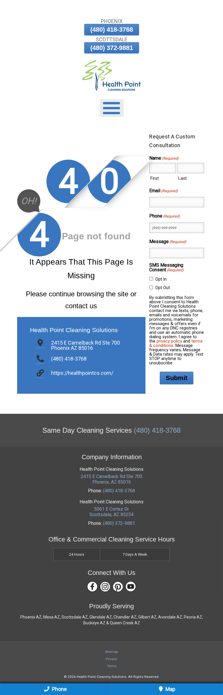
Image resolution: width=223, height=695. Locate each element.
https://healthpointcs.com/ (82, 373)
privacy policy (169, 341)
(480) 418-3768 (111, 29)
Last (182, 178)
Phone (59, 689)
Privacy (111, 659)
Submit (176, 378)
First (154, 178)
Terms (111, 666)
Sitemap (111, 652)
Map (169, 689)
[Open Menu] (112, 108)
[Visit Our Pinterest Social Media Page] (118, 586)
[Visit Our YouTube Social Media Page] (130, 586)
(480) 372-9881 (111, 47)
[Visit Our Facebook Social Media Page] (92, 586)
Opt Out (162, 287)
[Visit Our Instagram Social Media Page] (105, 586)
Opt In (161, 279)
